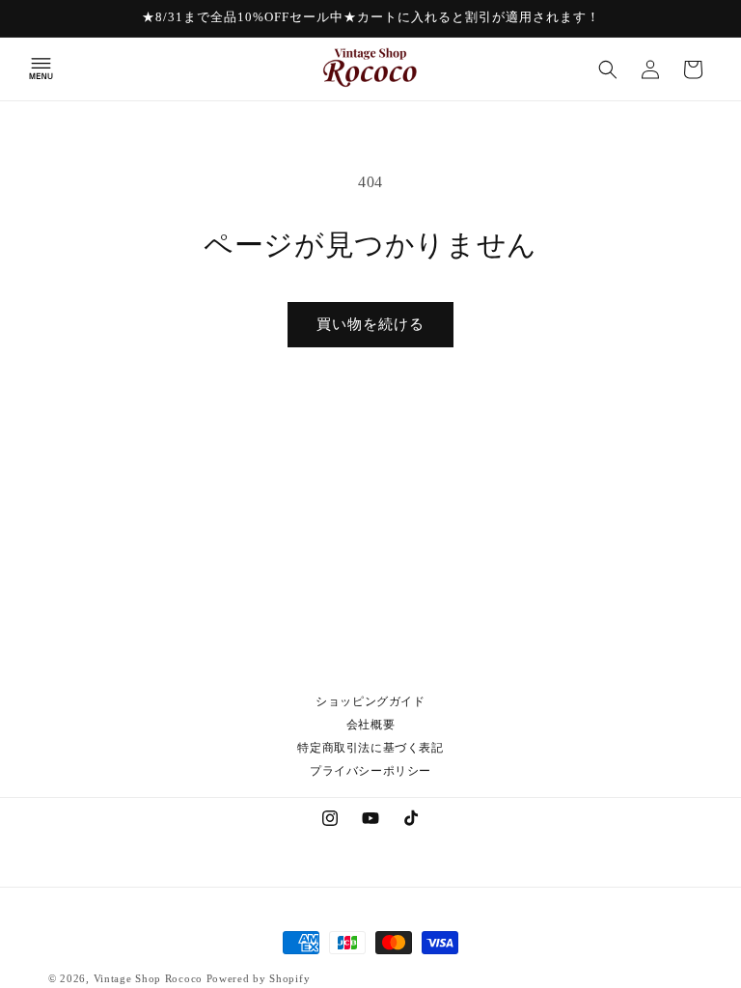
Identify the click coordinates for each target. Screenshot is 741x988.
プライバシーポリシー (370, 771)
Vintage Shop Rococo (148, 978)
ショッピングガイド (370, 701)
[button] (40, 69)
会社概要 (370, 724)
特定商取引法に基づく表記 (370, 748)
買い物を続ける (370, 324)
